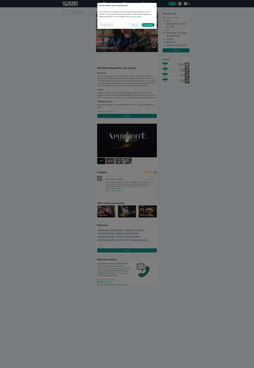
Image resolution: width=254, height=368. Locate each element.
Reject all (134, 25)
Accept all (148, 25)
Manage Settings (107, 25)
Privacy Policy (136, 16)
